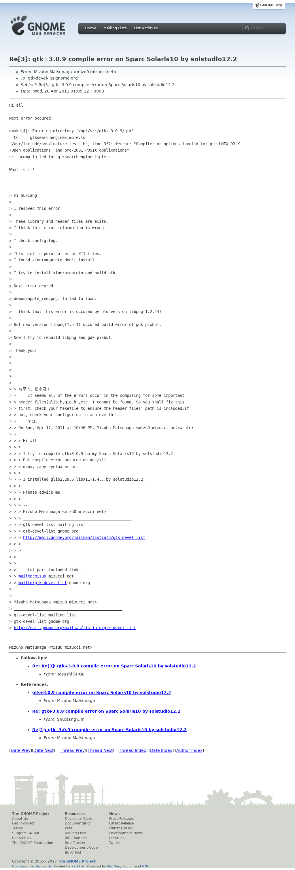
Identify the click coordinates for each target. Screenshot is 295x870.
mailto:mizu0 (32, 576)
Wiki (68, 828)
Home (90, 28)
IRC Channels (76, 838)
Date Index (161, 750)
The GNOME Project (31, 814)
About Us (20, 819)
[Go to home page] (46, 37)
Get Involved (23, 823)
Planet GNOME (121, 828)
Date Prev (21, 750)
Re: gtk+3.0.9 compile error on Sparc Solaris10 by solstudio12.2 (106, 711)
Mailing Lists (115, 28)
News (114, 814)
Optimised (20, 866)
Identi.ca (116, 838)
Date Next (43, 750)
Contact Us (21, 838)
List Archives (146, 28)
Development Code (81, 848)
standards (43, 866)
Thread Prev (72, 750)
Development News (126, 833)
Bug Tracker (75, 843)
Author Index (189, 750)
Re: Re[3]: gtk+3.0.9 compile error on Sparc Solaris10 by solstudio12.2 (114, 666)
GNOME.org (271, 5)
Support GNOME (26, 833)
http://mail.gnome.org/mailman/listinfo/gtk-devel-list (84, 537)
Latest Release (121, 823)
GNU (145, 866)
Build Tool (73, 852)
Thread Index (132, 750)
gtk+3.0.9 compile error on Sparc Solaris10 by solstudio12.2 (101, 692)
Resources (75, 814)
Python (128, 866)
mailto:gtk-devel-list (42, 582)
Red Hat (77, 866)
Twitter (115, 843)
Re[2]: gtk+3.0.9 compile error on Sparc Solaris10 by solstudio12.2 (109, 729)
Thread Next (100, 750)
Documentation (78, 823)
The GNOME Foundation (32, 843)
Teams (17, 828)
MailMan (113, 866)
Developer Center (80, 819)
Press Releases (121, 819)
